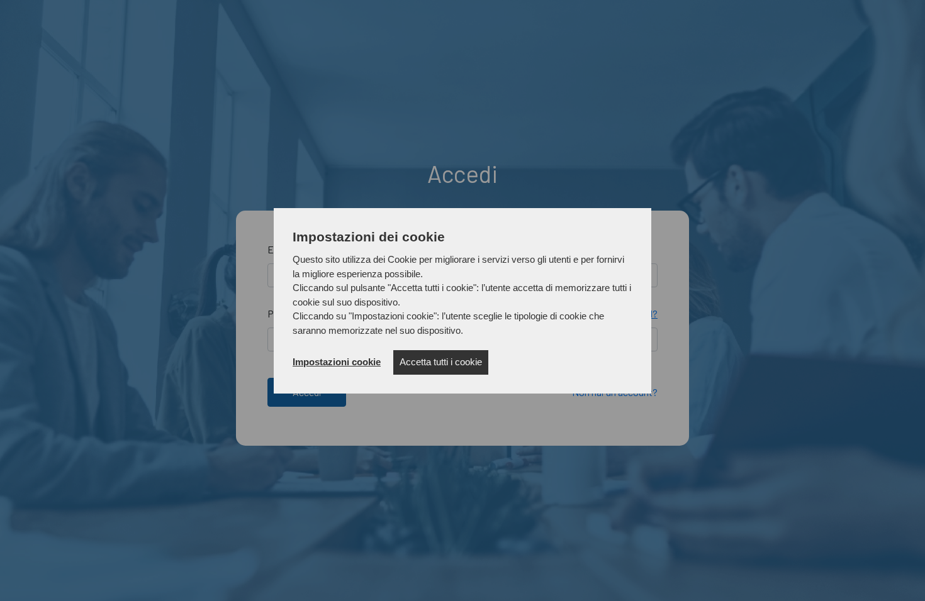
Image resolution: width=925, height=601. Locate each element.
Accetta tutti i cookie (441, 361)
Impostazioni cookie (337, 361)
